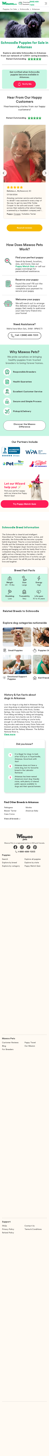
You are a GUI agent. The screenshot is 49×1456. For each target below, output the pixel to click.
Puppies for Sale (10, 9)
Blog (4, 1046)
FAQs (4, 1226)
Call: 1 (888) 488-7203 (26, 335)
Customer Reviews (10, 1043)
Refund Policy (8, 1233)
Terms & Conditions (33, 1229)
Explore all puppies (32, 859)
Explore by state (31, 863)
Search (5, 859)
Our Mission (29, 1046)
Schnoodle (24, 9)
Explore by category (11, 866)
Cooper (17, 214)
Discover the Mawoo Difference (24, 425)
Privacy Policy (8, 1229)
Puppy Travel (30, 1043)
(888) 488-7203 (34, 3)
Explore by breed (9, 863)
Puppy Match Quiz (25, 266)
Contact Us (29, 1226)
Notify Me (26, 84)
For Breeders (7, 1049)
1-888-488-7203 (26, 852)
